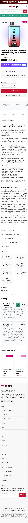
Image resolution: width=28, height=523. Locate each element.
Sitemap (4, 480)
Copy (24, 64)
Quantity (3, 82)
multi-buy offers (21, 397)
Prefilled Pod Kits (10, 19)
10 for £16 (21, 396)
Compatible (23, 114)
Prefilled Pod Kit (13, 146)
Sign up (22, 494)
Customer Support (7, 467)
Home (2, 19)
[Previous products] (1, 365)
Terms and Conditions (8, 508)
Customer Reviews (7, 471)
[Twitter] (8, 401)
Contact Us (5, 463)
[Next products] (26, 365)
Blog (3, 450)
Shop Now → (22, 1)
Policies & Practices (7, 476)
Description (5, 114)
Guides (4, 454)
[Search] (25, 11)
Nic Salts (4, 427)
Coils (3, 436)
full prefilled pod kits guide (13, 208)
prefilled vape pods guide (12, 200)
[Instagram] (5, 401)
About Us (4, 458)
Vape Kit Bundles (6, 410)
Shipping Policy (21, 510)
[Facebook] (2, 401)
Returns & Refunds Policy (9, 510)
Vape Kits (4, 423)
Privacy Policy (20, 508)
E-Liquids (4, 414)
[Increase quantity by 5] (14, 85)
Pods (3, 432)
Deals (3, 440)
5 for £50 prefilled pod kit (15, 162)
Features (14, 114)
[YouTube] (12, 401)
